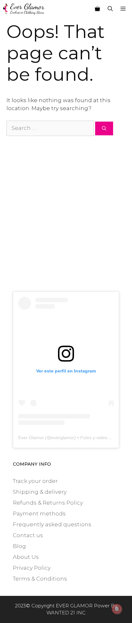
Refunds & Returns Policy (48, 502)
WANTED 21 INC (66, 613)
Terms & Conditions (40, 578)
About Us (26, 557)
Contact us (28, 535)
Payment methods (39, 513)
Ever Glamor (31, 437)
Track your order (35, 481)
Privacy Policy (32, 568)
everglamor (62, 437)
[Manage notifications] (117, 609)
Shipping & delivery (40, 492)
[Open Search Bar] (110, 9)
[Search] (104, 128)
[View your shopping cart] (97, 9)
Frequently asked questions (52, 524)
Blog (19, 546)
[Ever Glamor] (24, 9)
